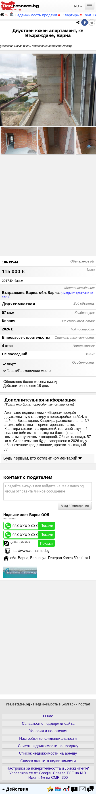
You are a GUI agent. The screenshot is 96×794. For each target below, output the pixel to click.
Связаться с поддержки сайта (48, 723)
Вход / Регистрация (75, 506)
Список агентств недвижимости (48, 761)
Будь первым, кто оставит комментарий (40, 458)
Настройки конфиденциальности (48, 738)
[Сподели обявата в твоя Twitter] (91, 23)
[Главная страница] (20, 5)
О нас (48, 716)
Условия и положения (48, 731)
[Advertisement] (48, 204)
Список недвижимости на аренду (48, 753)
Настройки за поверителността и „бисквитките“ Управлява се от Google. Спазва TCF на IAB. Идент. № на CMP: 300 (48, 773)
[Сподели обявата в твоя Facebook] (84, 23)
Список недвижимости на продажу (48, 746)
